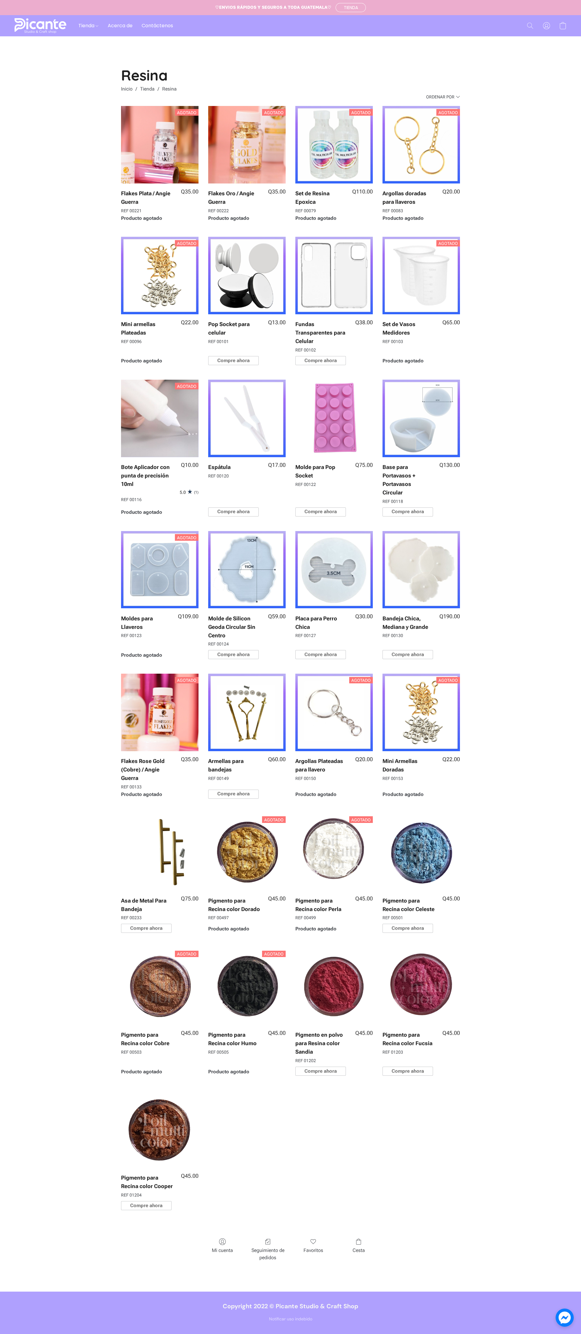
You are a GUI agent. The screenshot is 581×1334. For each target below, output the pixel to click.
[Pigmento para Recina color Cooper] (160, 1129)
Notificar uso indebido (290, 1319)
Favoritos (313, 1250)
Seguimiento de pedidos (267, 1253)
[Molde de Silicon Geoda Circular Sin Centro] (247, 570)
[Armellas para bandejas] (247, 712)
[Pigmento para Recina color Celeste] (421, 852)
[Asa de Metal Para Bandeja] (160, 852)
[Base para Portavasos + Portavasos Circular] (421, 418)
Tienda (87, 25)
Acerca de (120, 25)
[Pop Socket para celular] (247, 275)
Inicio (127, 89)
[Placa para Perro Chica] (334, 570)
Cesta (359, 1250)
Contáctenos (157, 25)
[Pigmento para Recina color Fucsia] (421, 986)
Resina (169, 89)
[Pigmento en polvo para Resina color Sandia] (334, 986)
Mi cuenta (222, 1250)
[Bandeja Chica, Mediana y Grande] (421, 570)
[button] (351, 7)
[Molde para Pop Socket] (334, 418)
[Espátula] (247, 418)
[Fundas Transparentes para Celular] (334, 275)
